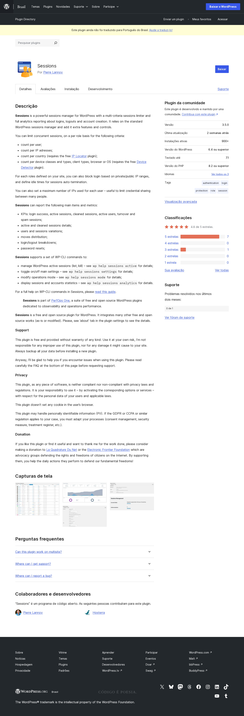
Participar (152, 652)
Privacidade (22, 670)
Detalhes (25, 89)
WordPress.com (200, 652)
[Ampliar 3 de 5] (102, 511)
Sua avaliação (174, 270)
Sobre (19, 652)
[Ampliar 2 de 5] (102, 488)
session (222, 190)
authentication (211, 183)
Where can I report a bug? (33, 576)
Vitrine (63, 652)
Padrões (64, 670)
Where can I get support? (33, 564)
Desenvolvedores (113, 664)
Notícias (20, 658)
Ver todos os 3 (220, 174)
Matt (193, 658)
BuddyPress (198, 670)
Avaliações (48, 89)
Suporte (223, 89)
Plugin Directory (25, 19)
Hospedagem (23, 664)
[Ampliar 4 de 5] (149, 488)
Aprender (108, 652)
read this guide (105, 292)
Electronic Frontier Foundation (108, 450)
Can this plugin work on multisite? (38, 552)
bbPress (196, 664)
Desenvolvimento (100, 89)
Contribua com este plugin (198, 114)
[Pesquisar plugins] (55, 43)
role (213, 190)
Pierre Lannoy (53, 72)
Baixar (222, 69)
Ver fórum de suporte (179, 317)
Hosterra (99, 612)
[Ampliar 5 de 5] (149, 502)
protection (202, 190)
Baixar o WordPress (223, 6)
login (224, 183)
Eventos (151, 658)
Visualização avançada (181, 201)
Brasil (55, 691)
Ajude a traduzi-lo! (161, 30)
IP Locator (79, 156)
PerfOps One (60, 300)
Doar (150, 664)
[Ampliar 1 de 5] (54, 488)
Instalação (71, 89)
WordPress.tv (112, 670)
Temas (63, 658)
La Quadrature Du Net (61, 450)
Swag (151, 670)
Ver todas (222, 270)
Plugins (63, 664)
